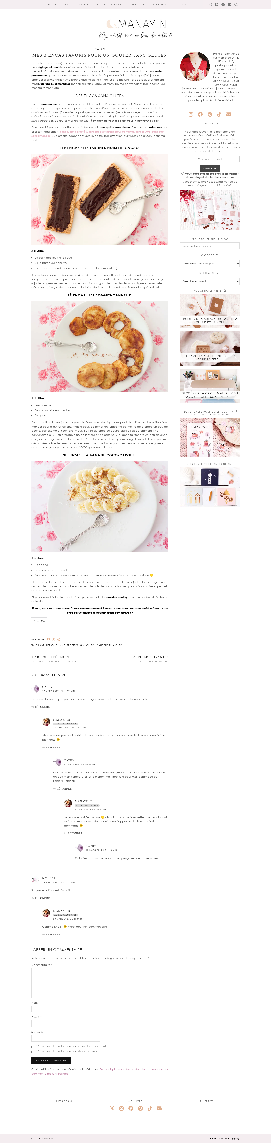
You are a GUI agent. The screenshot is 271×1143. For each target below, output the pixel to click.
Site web (37, 1032)
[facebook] (200, 114)
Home (52, 4)
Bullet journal (109, 4)
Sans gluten (88, 645)
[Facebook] (223, 4)
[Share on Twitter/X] (53, 639)
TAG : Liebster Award (150, 659)
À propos (160, 4)
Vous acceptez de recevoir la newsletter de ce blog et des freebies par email (211, 175)
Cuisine (40, 645)
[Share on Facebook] (48, 639)
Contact (184, 4)
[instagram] (191, 114)
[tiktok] (219, 114)
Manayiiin (61, 719)
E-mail (36, 1017)
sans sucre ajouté (109, 645)
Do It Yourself (76, 4)
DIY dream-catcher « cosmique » (54, 659)
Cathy (47, 686)
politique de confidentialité (212, 185)
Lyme (62, 645)
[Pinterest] (217, 4)
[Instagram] (210, 4)
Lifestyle (137, 4)
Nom (35, 1002)
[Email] (230, 4)
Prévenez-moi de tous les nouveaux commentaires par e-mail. (71, 1046)
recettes (72, 645)
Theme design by (224, 1138)
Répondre (42, 706)
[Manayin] (135, 21)
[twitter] (112, 1108)
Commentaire (41, 964)
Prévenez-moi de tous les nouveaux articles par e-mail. (67, 1051)
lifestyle (51, 645)
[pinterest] (210, 114)
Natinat (49, 878)
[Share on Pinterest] (59, 639)
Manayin (47, 1138)
